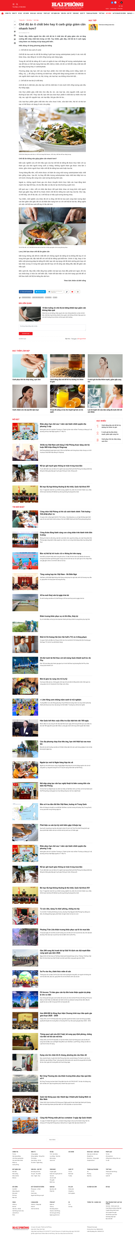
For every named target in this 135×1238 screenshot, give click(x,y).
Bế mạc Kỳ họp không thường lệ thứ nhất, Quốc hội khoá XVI (65, 487)
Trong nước (109, 1173)
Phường (89, 1173)
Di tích (32, 1191)
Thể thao (101, 13)
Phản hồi (52, 1191)
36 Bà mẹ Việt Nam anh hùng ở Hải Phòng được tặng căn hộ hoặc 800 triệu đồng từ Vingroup (65, 446)
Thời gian (73, 339)
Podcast (120, 8)
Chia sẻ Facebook (27, 291)
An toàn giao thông (55, 1212)
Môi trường (53, 1158)
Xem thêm (52, 1139)
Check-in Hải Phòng (55, 1210)
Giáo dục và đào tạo (92, 1154)
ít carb (55, 297)
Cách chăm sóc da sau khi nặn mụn (25, 410)
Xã (87, 1171)
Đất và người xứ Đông (119, 13)
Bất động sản (55, 13)
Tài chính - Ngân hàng (36, 1162)
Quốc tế (82, 13)
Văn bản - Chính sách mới (112, 1206)
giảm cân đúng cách (38, 297)
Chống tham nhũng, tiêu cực (113, 1158)
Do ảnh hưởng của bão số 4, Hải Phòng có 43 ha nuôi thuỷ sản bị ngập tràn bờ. (62, 598)
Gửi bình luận (25, 333)
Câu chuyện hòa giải (111, 1212)
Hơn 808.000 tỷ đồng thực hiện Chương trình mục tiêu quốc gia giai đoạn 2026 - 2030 (66, 1014)
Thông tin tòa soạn (92, 1227)
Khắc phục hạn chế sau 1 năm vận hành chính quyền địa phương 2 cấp (63, 425)
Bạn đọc (129, 13)
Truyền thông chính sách (112, 1210)
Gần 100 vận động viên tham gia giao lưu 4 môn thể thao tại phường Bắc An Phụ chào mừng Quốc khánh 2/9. (64, 664)
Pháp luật (47, 13)
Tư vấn (107, 1160)
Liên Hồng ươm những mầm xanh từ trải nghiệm (61, 700)
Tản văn (52, 1175)
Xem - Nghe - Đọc (35, 1175)
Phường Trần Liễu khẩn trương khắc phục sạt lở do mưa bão (65, 929)
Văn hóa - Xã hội (16, 1208)
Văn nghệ (76, 13)
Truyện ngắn (53, 1171)
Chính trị (8, 13)
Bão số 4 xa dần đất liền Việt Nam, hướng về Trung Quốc (63, 804)
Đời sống (108, 13)
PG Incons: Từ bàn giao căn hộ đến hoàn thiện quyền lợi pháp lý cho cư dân (65, 993)
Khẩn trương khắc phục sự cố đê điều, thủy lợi (59, 616)
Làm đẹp (36, 20)
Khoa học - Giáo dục (36, 13)
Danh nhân (34, 1193)
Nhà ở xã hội (15, 1175)
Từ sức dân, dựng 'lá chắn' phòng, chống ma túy (60, 909)
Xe (69, 1202)
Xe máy (70, 1206)
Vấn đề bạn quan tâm (111, 1214)
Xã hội (20, 13)
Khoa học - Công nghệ (93, 1158)
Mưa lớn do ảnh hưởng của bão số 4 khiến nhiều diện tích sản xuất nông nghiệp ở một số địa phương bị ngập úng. (66, 748)
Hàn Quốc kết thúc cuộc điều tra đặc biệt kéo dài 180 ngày (64, 721)
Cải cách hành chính (17, 1160)
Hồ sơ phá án (109, 1156)
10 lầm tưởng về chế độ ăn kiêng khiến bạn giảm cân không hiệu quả (64, 309)
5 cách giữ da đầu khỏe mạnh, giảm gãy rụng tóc (104, 381)
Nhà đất (14, 1171)
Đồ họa (108, 1187)
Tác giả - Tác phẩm (36, 1173)
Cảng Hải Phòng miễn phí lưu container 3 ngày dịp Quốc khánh (66, 1118)
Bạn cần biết (109, 1218)
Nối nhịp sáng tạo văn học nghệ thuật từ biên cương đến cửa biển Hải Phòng (65, 784)
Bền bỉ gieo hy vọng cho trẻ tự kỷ (53, 679)
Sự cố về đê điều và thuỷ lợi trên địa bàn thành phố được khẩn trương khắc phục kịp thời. (65, 619)
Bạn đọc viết (53, 1189)
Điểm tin (52, 1204)
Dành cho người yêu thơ (56, 1173)
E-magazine (113, 8)
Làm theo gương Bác (17, 1158)
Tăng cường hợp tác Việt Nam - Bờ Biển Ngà (58, 574)
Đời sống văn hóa (35, 1171)
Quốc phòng (15, 1164)
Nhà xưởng (15, 1173)
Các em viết (53, 1178)
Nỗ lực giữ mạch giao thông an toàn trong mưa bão (61, 466)
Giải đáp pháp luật (110, 1216)
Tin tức (14, 1154)
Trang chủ (22, 20)
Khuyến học (90, 1156)
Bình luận (70, 1173)
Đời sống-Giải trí (54, 1208)
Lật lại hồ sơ (15, 1212)
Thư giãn (52, 1180)
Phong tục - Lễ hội (35, 1189)
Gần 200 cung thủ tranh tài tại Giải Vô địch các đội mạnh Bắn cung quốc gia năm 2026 (65, 951)
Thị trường (33, 1158)
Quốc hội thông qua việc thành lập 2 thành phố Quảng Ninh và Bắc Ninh (65, 1098)
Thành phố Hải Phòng (111, 1171)
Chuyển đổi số (90, 1160)
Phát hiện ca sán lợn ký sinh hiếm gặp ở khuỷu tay (60, 825)
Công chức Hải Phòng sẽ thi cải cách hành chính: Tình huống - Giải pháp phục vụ (65, 512)
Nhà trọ (14, 1178)
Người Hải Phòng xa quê (37, 1195)
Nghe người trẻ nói (55, 1215)
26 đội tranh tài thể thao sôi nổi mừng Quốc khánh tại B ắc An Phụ (65, 659)
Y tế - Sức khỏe (54, 1154)
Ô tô (69, 1204)
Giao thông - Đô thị (36, 1160)
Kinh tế (14, 13)
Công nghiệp (34, 1154)
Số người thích (82, 338)
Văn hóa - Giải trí (66, 13)
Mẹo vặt (14, 1197)
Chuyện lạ (70, 1191)
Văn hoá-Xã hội (35, 1208)
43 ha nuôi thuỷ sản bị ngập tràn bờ (54, 595)
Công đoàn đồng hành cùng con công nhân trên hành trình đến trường (66, 533)
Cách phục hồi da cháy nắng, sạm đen (26, 379)
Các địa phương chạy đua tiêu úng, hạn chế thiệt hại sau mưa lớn (65, 742)
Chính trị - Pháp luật (36, 1204)
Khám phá (71, 1189)
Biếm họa (52, 1182)
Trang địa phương (91, 13)
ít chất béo (48, 297)
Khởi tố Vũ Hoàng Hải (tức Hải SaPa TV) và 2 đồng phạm (63, 637)
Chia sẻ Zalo (40, 291)
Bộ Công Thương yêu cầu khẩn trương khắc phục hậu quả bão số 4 (65, 1077)
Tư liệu (70, 1175)
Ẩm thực (14, 1195)
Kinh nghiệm (71, 1193)
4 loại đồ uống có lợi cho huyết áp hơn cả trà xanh (66, 411)
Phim (13, 1215)
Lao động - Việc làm (55, 1156)
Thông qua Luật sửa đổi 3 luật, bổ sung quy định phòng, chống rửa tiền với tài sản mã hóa (66, 1035)
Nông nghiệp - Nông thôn (37, 1156)
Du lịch (70, 1187)
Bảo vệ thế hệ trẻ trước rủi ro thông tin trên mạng (60, 553)
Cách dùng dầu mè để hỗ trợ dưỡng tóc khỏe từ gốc (66, 381)
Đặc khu (89, 1175)
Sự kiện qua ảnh (92, 1187)
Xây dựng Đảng (16, 1156)
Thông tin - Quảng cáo (94, 1202)
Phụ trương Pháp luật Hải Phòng (114, 1203)
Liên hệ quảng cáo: (92, 1231)
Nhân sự (14, 1162)
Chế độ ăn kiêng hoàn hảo (106, 24)
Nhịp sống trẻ (15, 1191)
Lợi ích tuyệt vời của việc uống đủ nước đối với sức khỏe (105, 411)
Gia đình (14, 1189)
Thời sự (52, 1206)
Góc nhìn (26, 13)
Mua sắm (14, 1193)
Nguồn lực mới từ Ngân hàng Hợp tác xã (56, 762)
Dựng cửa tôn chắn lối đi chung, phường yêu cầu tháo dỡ (63, 1055)
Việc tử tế (52, 1160)
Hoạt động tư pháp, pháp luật (113, 1208)
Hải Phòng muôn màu (18, 1210)
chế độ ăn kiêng (26, 297)
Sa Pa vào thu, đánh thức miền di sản (55, 971)
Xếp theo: (68, 338)
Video (107, 8)
